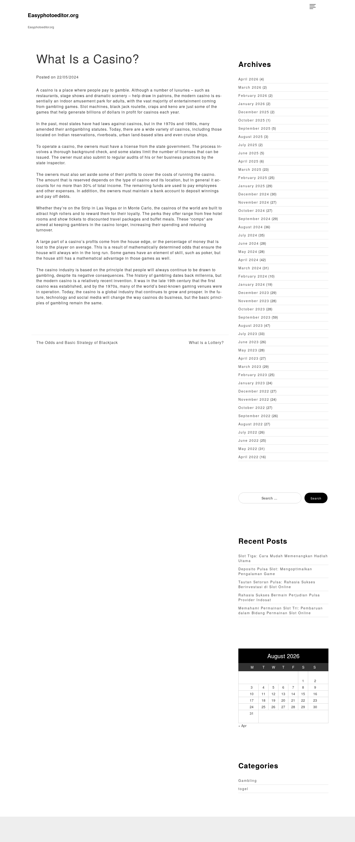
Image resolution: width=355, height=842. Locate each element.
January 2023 (251, 382)
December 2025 (253, 111)
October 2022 (251, 407)
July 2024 (247, 235)
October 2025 (251, 120)
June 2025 (248, 152)
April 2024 (248, 259)
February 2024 (252, 276)
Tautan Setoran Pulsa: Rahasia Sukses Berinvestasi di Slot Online (276, 584)
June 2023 (248, 341)
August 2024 (250, 226)
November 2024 (253, 202)
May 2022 (247, 448)
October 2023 (251, 309)
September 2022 (254, 415)
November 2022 (253, 399)
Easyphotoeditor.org (53, 15)
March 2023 (250, 366)
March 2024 (250, 267)
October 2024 (251, 210)
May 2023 (247, 350)
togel (243, 788)
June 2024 (248, 243)
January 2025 (251, 185)
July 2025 (247, 144)
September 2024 (254, 218)
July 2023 (247, 333)
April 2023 (248, 358)
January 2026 (251, 103)
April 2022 (248, 456)
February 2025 (252, 177)
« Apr (242, 725)
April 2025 (248, 161)
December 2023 (253, 292)
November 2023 (253, 300)
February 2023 (252, 374)
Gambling (247, 780)
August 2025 (250, 136)
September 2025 (254, 128)
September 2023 (254, 317)
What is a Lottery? (206, 342)
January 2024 (251, 284)
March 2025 (250, 169)
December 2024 (253, 194)
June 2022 (248, 440)
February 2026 (252, 95)
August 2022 (250, 423)
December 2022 (253, 391)
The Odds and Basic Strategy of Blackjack (77, 342)
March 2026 (250, 87)
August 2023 (250, 325)
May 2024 (247, 251)
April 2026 (248, 79)
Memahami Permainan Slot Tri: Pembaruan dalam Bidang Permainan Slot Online (280, 610)
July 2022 (247, 432)
